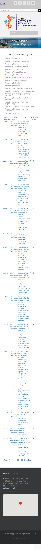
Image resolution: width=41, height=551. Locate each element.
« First (5, 460)
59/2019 (5, 352)
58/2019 (5, 383)
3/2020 (5, 161)
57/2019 (5, 412)
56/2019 (5, 428)
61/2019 (5, 297)
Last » (30, 460)
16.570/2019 (6, 234)
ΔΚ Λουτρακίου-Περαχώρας (14, 123)
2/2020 (5, 185)
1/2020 (5, 208)
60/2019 (5, 324)
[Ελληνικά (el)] (1, 4)
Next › (25, 460)
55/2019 (5, 438)
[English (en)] (4, 4)
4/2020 (5, 139)
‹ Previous (11, 460)
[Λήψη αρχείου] (31, 122)
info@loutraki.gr (11, 488)
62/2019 (5, 273)
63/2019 (5, 247)
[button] (20, 503)
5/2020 (5, 122)
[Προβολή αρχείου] (33, 122)
